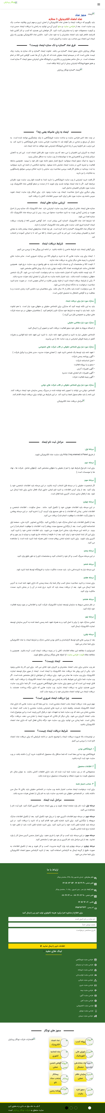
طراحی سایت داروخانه (85, 970)
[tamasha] (90, 1108)
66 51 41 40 (80, 883)
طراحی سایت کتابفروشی (85, 1005)
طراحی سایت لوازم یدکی (84, 975)
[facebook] (72, 1108)
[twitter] (85, 1108)
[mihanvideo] (67, 1108)
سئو (59, 26)
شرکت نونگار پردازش (21, 1110)
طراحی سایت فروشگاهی (84, 959)
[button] (52, 946)
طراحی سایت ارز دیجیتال (84, 964)
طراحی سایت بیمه (86, 990)
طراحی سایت (69, 26)
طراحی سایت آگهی (86, 995)
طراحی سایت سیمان (86, 1016)
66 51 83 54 (68, 883)
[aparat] (95, 1108)
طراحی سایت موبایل (86, 1011)
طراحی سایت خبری (86, 985)
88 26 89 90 (79, 895)
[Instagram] (76, 1108)
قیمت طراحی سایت (75, 654)
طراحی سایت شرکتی (85, 980)
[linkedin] (81, 1108)
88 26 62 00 (67, 895)
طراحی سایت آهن (87, 1000)
